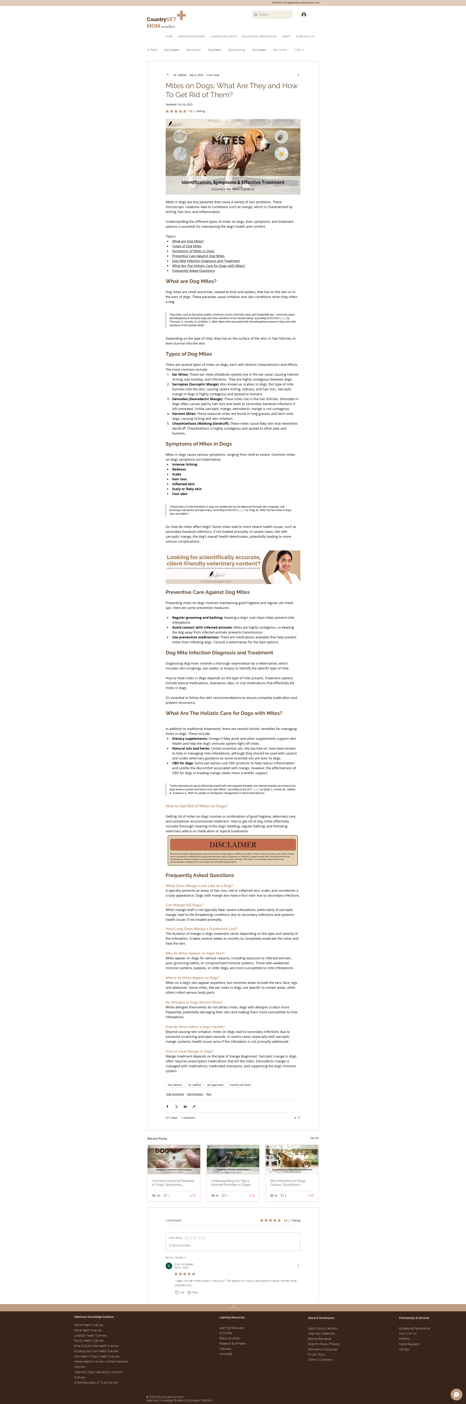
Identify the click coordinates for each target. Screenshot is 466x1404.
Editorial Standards (319, 1339)
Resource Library (229, 1338)
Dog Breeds (214, 49)
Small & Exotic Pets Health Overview (96, 1346)
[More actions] (298, 75)
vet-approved (215, 1085)
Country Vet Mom (240, 1085)
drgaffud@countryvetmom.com (303, 2)
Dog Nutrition (193, 49)
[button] (286, 36)
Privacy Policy (316, 1354)
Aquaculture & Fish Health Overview (96, 1351)
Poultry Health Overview (89, 1340)
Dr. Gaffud (194, 1085)
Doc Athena (175, 1085)
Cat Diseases (259, 49)
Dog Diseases (171, 49)
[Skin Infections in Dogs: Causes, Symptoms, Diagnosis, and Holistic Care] (292, 1159)
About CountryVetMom (322, 1328)
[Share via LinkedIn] (185, 1106)
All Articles (225, 1333)
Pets (208, 1094)
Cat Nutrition (280, 49)
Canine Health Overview (89, 1325)
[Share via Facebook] (167, 1106)
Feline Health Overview (88, 1330)
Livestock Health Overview (90, 1335)
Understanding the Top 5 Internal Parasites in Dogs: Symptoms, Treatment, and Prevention (232, 1182)
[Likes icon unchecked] (176, 1292)
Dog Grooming (236, 49)
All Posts (152, 49)
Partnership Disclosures (322, 1349)
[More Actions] (298, 1266)
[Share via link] (194, 1106)
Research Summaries (232, 1343)
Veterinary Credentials (321, 1333)
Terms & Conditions (320, 1359)
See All (314, 1138)
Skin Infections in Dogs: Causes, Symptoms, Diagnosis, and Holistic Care (291, 1182)
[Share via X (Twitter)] (176, 1106)
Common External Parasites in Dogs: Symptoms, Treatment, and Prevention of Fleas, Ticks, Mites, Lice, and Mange (173, 1182)
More (297, 49)
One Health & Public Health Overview (97, 1356)
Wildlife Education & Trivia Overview (96, 1382)
